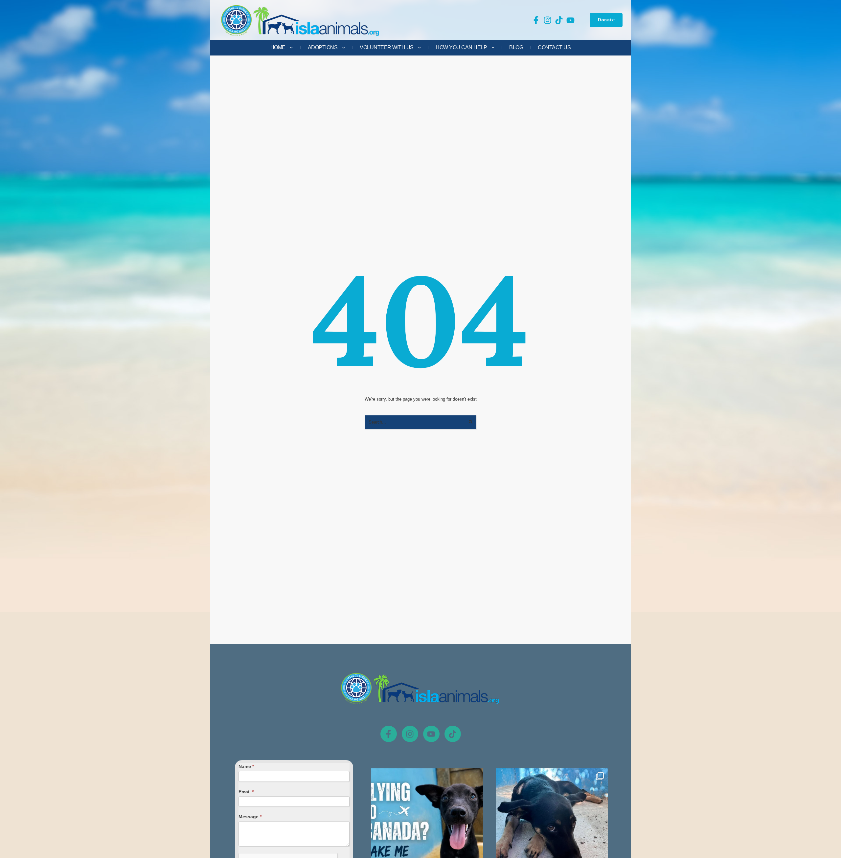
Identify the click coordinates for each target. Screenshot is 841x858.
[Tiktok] (452, 734)
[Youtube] (431, 734)
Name (246, 766)
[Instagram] (410, 734)
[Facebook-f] (388, 734)
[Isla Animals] (300, 20)
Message (250, 816)
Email (246, 791)
